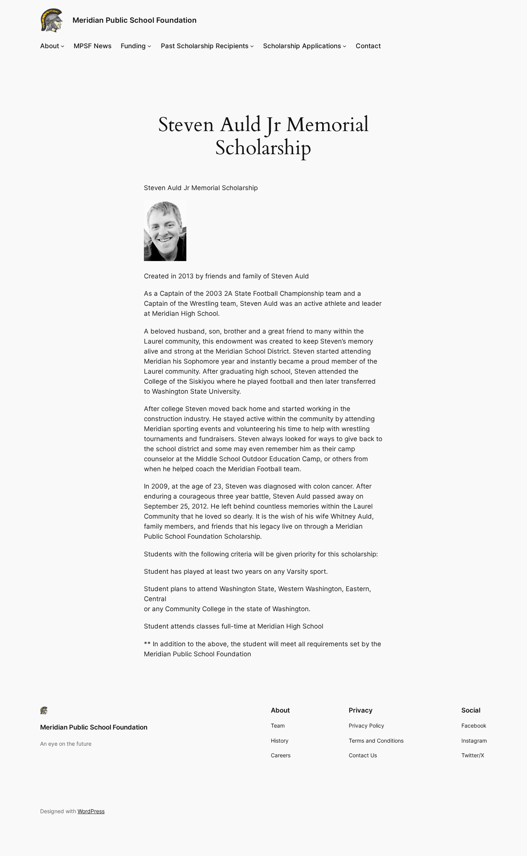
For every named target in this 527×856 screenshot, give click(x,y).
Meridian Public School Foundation (135, 20)
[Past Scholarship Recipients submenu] (252, 46)
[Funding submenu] (149, 46)
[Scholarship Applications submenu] (344, 46)
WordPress (91, 811)
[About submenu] (62, 46)
